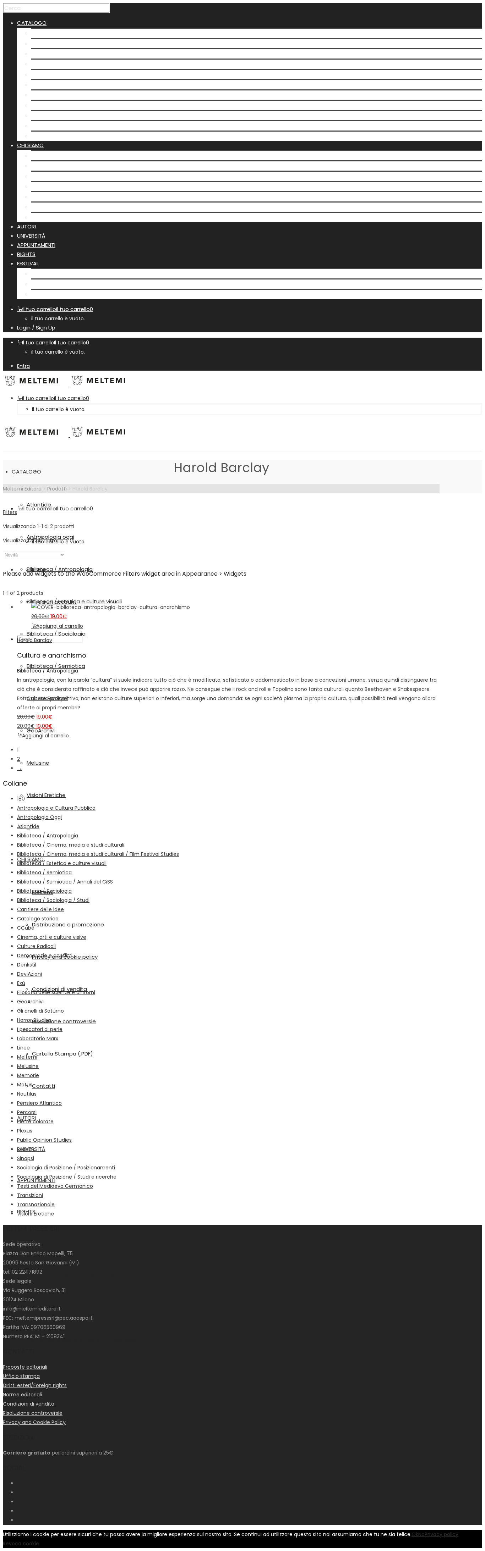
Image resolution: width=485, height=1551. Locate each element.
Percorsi (27, 1112)
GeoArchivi (45, 105)
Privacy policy (441, 1534)
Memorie (28, 1075)
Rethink (26, 1149)
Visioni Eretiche (50, 125)
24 (37, 540)
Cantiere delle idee (40, 909)
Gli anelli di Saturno (40, 1010)
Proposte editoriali (25, 1366)
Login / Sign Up (36, 327)
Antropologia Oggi (39, 817)
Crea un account (54, 601)
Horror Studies (34, 1020)
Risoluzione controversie (63, 196)
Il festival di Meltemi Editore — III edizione (84, 273)
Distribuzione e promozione (67, 166)
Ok (415, 1534)
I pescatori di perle (39, 1029)
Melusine (42, 115)
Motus (24, 1084)
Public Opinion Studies (44, 1139)
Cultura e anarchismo (51, 655)
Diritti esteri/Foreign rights (35, 1385)
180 (21, 798)
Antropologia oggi (55, 43)
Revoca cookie (21, 1543)
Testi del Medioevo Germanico (55, 1186)
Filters (10, 512)
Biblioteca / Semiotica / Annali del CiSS (65, 881)
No (421, 1534)
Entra (23, 366)
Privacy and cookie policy (64, 176)
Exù (21, 983)
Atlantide (43, 33)
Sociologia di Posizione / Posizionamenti (66, 1167)
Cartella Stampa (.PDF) (61, 207)
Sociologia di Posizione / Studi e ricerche (66, 1176)
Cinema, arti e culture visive (51, 937)
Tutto (50, 540)
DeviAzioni (29, 973)
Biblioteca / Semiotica (60, 84)
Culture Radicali (51, 95)
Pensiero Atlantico (39, 1103)
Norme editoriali (22, 1394)
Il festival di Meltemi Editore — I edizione (83, 294)
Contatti (42, 217)
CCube (25, 927)
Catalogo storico (38, 918)
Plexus (24, 1130)
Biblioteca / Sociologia (60, 74)
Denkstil (26, 964)
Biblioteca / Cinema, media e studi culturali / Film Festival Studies (98, 854)
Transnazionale (36, 1204)
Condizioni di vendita (58, 186)
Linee (23, 1047)
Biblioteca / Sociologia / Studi (53, 900)
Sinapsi (25, 1158)
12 (30, 540)
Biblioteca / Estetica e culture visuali (78, 64)
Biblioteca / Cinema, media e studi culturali (70, 844)
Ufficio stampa (21, 1376)
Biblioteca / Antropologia (64, 53)
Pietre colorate (35, 1121)
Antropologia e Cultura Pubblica (56, 807)
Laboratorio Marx (37, 1038)
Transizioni (30, 1195)
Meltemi (42, 155)
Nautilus (27, 1093)
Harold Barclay (34, 640)
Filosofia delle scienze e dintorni (56, 992)
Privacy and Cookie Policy (34, 1422)
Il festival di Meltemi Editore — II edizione (83, 284)
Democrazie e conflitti (44, 955)
